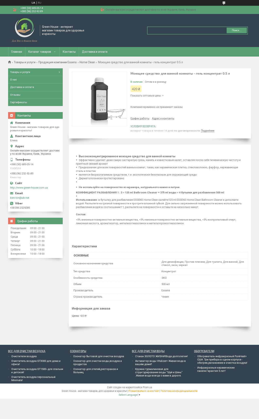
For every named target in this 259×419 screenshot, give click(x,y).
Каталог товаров (39, 51)
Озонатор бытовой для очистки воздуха (98, 356)
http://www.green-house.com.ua (29, 187)
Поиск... (237, 30)
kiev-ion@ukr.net (19, 197)
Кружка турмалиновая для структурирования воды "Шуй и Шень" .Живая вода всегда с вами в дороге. (159, 372)
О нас (13, 79)
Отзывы (15, 94)
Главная (16, 51)
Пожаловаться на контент (144, 391)
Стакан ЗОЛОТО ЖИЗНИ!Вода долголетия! (161, 356)
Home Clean (87, 62)
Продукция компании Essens (57, 62)
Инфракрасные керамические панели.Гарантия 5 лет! (216, 369)
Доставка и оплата (94, 51)
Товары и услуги (24, 62)
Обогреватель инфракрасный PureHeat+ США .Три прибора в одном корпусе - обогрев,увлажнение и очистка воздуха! (222, 359)
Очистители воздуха (24, 356)
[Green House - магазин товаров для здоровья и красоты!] (24, 30)
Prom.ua (147, 387)
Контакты (69, 51)
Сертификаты (18, 102)
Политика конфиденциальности (179, 391)
